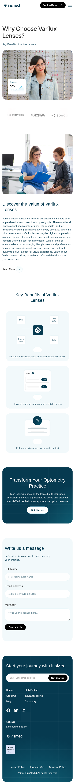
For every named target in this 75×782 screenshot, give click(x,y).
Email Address (14, 586)
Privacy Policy (17, 767)
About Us (11, 695)
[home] (12, 5)
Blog (8, 701)
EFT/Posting (31, 690)
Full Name (11, 569)
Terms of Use (37, 767)
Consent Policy (57, 767)
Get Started (37, 510)
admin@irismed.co (16, 726)
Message (10, 604)
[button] (69, 5)
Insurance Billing (34, 695)
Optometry (30, 701)
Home (9, 690)
